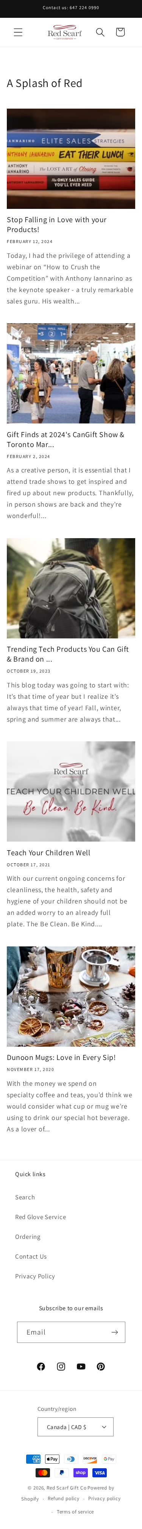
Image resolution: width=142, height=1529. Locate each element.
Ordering (28, 1236)
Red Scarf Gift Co (66, 1488)
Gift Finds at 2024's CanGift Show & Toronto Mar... (66, 439)
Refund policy (64, 1498)
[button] (18, 32)
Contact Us (31, 1256)
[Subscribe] (115, 1332)
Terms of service (75, 1511)
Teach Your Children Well (48, 853)
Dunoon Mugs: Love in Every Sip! (61, 1057)
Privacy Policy (35, 1276)
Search (25, 1197)
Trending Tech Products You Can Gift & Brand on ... (68, 654)
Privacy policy (104, 1498)
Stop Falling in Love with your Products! (57, 224)
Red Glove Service (40, 1217)
